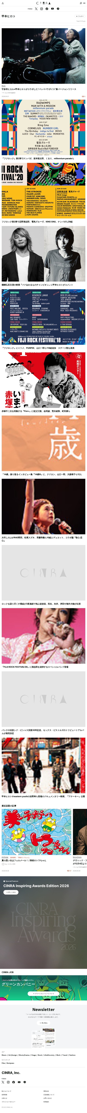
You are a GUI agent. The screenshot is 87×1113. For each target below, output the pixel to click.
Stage (33, 1055)
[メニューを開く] (84, 3)
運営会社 (46, 1091)
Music (4, 1055)
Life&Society (49, 1055)
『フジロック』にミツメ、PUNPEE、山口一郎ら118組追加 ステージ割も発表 (38, 348)
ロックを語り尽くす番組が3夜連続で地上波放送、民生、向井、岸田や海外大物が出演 (41, 604)
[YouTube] (52, 9)
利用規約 (46, 1102)
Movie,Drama (24, 1055)
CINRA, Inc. (11, 1073)
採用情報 (4, 1095)
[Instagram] (41, 9)
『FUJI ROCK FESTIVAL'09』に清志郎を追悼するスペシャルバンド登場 (35, 667)
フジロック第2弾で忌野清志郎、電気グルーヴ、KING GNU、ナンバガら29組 (37, 221)
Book (40, 1055)
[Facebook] (47, 9)
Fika (3, 1063)
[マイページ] (2, 3)
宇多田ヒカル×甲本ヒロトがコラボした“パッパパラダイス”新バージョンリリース (39, 89)
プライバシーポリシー (8, 1102)
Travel (64, 1055)
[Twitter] (36, 9)
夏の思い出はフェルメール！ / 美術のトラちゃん (24, 860)
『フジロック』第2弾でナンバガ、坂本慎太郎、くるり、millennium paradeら (38, 158)
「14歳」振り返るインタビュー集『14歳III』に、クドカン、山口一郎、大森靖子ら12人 (42, 474)
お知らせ (4, 1098)
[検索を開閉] (81, 3)
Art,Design (12, 1055)
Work (58, 1055)
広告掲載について (49, 1095)
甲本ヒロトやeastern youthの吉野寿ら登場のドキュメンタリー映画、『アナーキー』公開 (43, 796)
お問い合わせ (48, 1098)
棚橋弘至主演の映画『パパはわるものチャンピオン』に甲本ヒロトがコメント (37, 285)
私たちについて (6, 1091)
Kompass (10, 1063)
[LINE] (58, 9)
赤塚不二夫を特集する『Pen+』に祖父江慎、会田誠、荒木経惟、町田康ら (36, 411)
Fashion (72, 1055)
